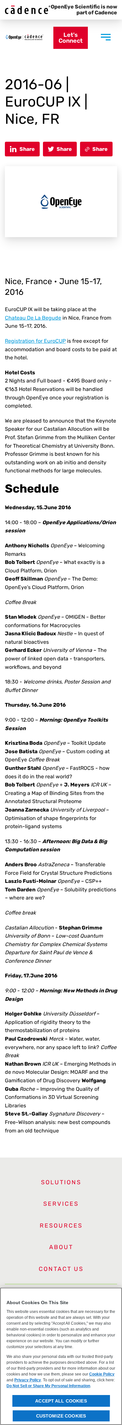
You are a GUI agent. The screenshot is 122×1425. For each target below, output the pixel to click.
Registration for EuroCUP (35, 341)
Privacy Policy (27, 1380)
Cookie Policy (102, 1374)
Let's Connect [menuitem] (71, 37)
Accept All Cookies (61, 1400)
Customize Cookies (61, 1415)
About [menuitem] (61, 1247)
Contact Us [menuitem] (61, 1269)
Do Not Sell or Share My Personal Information (48, 1386)
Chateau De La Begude (33, 318)
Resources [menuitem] (61, 1225)
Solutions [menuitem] (61, 1182)
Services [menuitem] (61, 1203)
